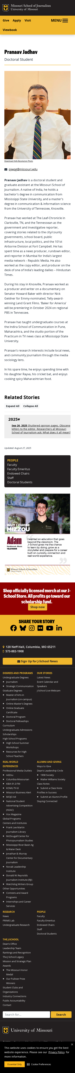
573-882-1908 (14, 651)
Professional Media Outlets (17, 770)
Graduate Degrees (12, 690)
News (6, 916)
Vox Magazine (13, 814)
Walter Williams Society (52, 779)
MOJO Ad (11, 796)
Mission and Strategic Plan (17, 961)
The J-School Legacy (13, 957)
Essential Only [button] (14, 1064)
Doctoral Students (19, 482)
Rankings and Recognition (17, 952)
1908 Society (47, 775)
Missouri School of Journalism (31, 6)
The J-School (11, 939)
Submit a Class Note (51, 788)
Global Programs (12, 818)
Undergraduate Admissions (17, 729)
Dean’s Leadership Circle (50, 770)
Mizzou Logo (6, 7)
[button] (39, 1064)
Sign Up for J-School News (39, 661)
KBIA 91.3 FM (13, 783)
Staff (10, 478)
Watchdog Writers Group (19, 884)
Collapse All (30, 406)
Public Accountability (14, 1000)
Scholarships (9, 734)
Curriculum (9, 725)
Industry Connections (14, 996)
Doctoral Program (15, 716)
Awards (7, 965)
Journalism (12, 681)
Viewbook (10, 30)
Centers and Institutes (15, 823)
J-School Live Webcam (48, 690)
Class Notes (43, 783)
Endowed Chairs (18, 473)
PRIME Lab (8, 920)
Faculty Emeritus (18, 469)
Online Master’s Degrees (19, 703)
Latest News (43, 677)
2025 (13, 419)
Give (6, 20)
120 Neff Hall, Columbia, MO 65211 (30, 647)
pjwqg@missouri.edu (23, 169)
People (41, 911)
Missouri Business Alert (18, 792)
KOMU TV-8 (12, 788)
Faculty (12, 465)
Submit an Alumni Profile (53, 796)
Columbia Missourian (17, 779)
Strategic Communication (20, 686)
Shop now (37, 607)
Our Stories (44, 673)
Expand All (12, 406)
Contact (7, 1005)
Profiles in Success (47, 792)
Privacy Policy (56, 1052)
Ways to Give (44, 766)
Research (9, 911)
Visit (28, 20)
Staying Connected (47, 801)
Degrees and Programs (18, 673)
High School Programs (15, 738)
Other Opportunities (14, 888)
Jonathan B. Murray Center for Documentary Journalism (19, 858)
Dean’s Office (10, 943)
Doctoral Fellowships (17, 721)
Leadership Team (12, 948)
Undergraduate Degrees (16, 677)
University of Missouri (24, 9)
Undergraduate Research (16, 925)
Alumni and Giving (49, 761)
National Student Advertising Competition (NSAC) (19, 806)
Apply (17, 20)
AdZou (9, 775)
